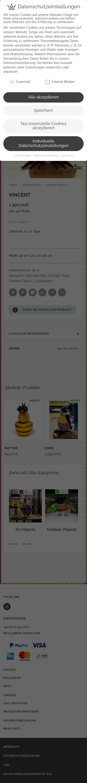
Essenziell (23, 81)
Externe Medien (63, 81)
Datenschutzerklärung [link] (19, 63)
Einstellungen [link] (35, 67)
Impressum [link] (67, 155)
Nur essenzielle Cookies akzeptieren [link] (43, 125)
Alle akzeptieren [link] (43, 97)
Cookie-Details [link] (22, 155)
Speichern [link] (43, 110)
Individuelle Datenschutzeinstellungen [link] (43, 143)
